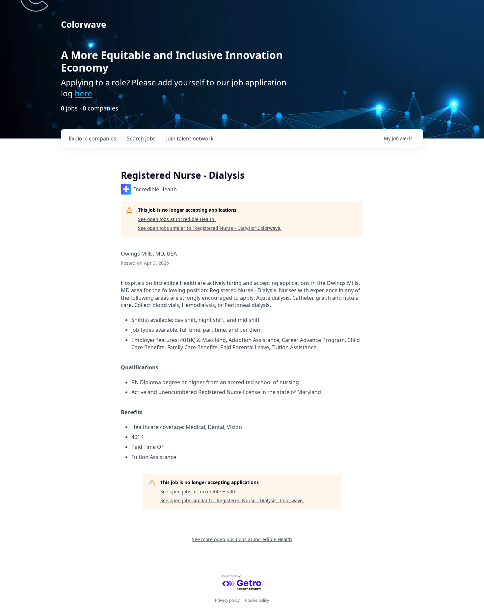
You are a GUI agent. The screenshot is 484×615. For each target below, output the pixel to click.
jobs (141, 138)
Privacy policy (227, 600)
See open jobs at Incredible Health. (177, 219)
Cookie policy (257, 600)
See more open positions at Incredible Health (242, 539)
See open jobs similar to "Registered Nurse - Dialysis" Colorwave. (210, 228)
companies (92, 138)
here (83, 93)
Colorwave (83, 24)
